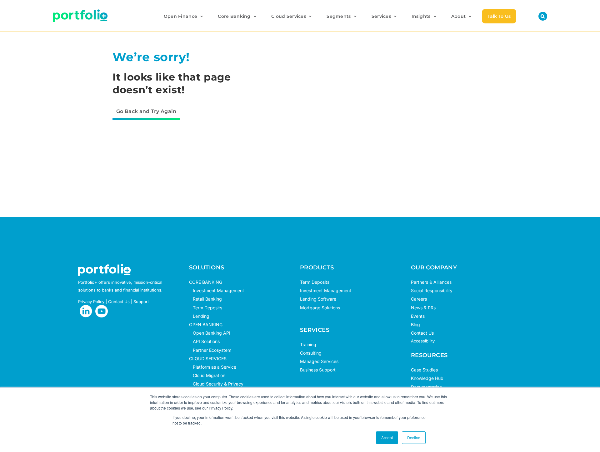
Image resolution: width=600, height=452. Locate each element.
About (458, 16)
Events (418, 316)
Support (141, 301)
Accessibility (423, 340)
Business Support (318, 369)
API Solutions (204, 341)
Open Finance (180, 16)
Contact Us (119, 301)
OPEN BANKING (205, 324)
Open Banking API (209, 333)
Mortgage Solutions (320, 307)
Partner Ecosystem (210, 350)
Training (308, 344)
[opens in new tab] (86, 311)
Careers (419, 299)
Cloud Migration (207, 375)
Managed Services (319, 361)
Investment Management (218, 290)
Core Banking (234, 16)
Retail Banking (205, 299)
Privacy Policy (91, 301)
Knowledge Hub (427, 378)
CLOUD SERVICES (208, 358)
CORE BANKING (205, 282)
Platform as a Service (212, 367)
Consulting (311, 353)
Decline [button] (413, 437)
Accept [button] (387, 437)
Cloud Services (288, 16)
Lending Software (318, 299)
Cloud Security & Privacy (216, 383)
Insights (421, 16)
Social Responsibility (431, 290)
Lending (201, 316)
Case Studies (424, 369)
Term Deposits (205, 307)
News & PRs (423, 307)
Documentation (426, 387)
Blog (415, 324)
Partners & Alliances (431, 282)
